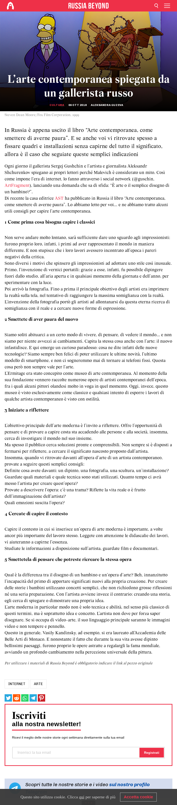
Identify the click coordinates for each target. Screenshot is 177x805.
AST (59, 198)
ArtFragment (17, 185)
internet (16, 684)
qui (81, 797)
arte (38, 684)
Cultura (57, 105)
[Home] (10, 6)
